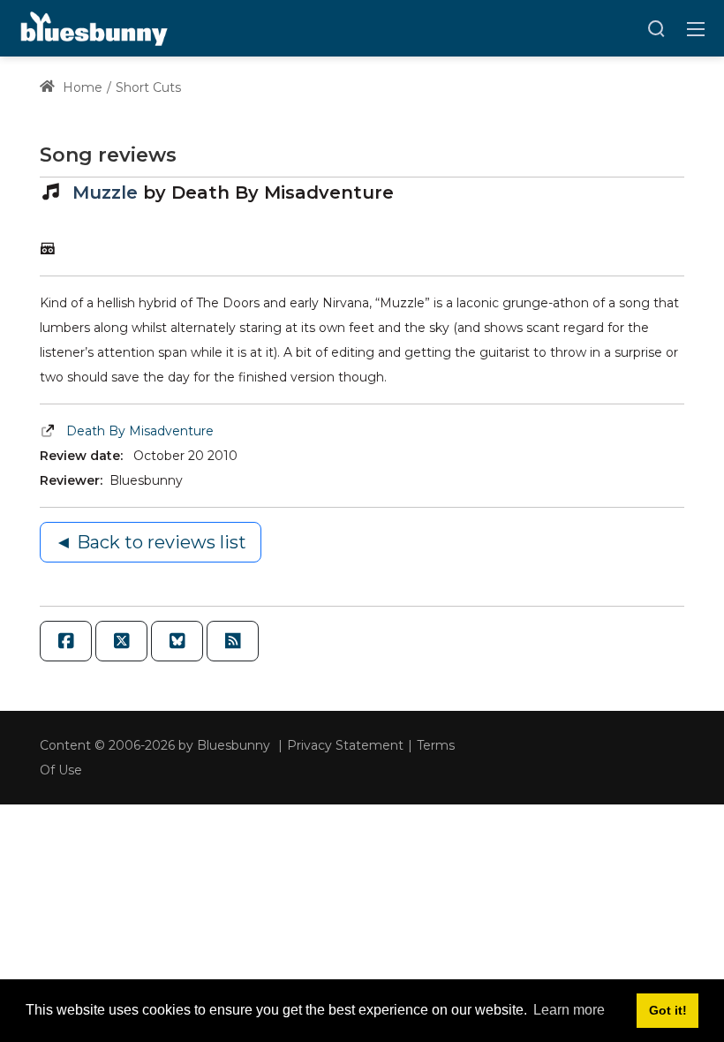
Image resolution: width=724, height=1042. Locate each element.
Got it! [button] (668, 1010)
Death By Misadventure (140, 431)
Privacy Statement (345, 745)
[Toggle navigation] (696, 28)
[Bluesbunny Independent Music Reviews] (92, 27)
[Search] (656, 28)
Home (80, 87)
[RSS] (233, 641)
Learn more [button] (569, 1009)
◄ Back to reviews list (150, 542)
